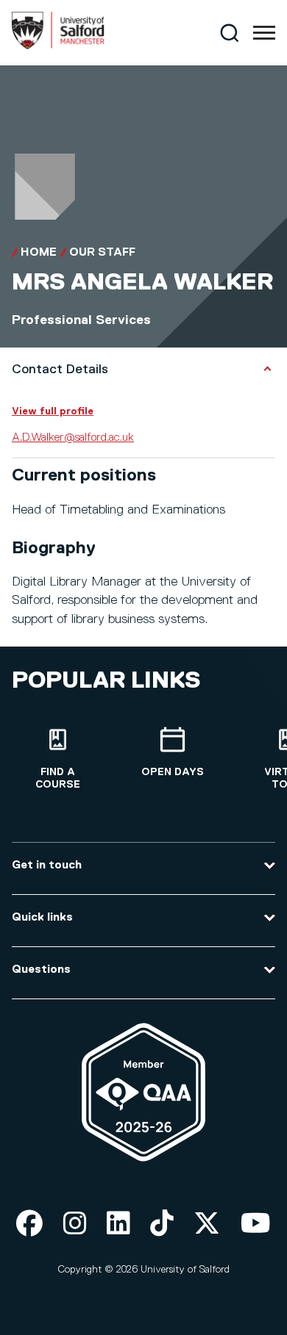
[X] (207, 1224)
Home (39, 253)
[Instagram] (75, 1224)
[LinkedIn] (118, 1224)
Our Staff (102, 253)
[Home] (58, 46)
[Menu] (264, 33)
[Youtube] (256, 1224)
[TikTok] (162, 1224)
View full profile (52, 411)
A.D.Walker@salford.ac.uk (73, 438)
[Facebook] (29, 1224)
